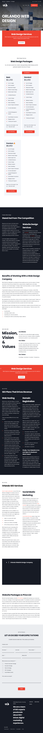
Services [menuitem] (3, 1)
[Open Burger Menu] (40, 5)
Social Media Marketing (27, 516)
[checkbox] (21, 668)
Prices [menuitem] (30, 704)
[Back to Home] (5, 7)
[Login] (26, 5)
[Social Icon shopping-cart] (40, 1)
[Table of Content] (1, 368)
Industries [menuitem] (8, 1)
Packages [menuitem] (13, 1)
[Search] (28, 5)
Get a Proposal (11, 131)
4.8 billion (26, 232)
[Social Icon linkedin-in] (33, 1)
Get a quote (21, 42)
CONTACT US (34, 5)
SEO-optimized (20, 598)
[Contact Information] (23, 5)
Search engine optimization (7, 491)
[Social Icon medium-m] (39, 1)
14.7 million (32, 235)
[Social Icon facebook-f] (37, 1)
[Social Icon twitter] (36, 1)
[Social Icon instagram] (34, 1)
